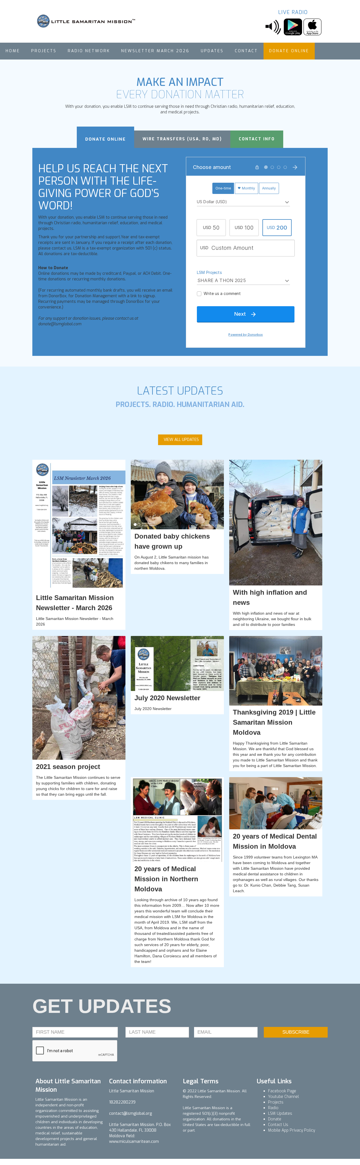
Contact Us (278, 1124)
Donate (274, 1119)
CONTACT (246, 51)
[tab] (105, 137)
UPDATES (212, 51)
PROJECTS (44, 51)
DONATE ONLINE (289, 51)
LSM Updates (280, 1113)
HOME (13, 51)
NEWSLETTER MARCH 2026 (155, 51)
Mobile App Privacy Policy (291, 1130)
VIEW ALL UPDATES (181, 439)
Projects (276, 1102)
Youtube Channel (283, 1096)
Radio (273, 1108)
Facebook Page (282, 1091)
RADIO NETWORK (89, 51)
